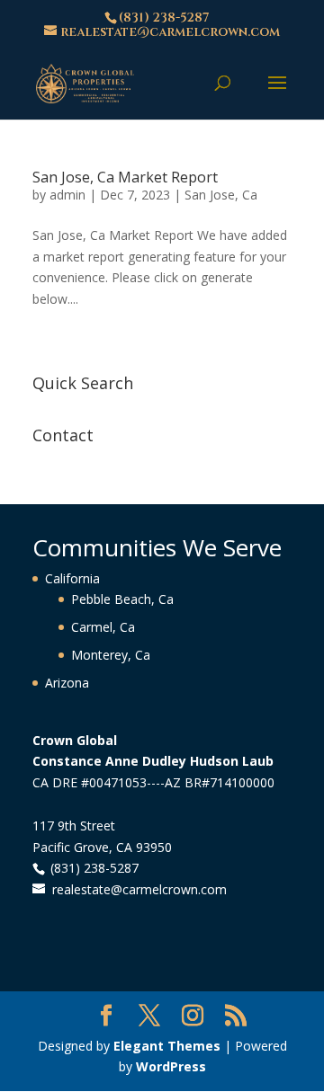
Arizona (67, 682)
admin (68, 194)
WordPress (171, 1066)
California (72, 578)
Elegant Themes (166, 1045)
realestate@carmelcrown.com (139, 889)
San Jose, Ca (220, 194)
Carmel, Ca (103, 626)
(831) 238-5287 (164, 17)
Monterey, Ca (110, 654)
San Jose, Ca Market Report (125, 177)
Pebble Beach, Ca (122, 599)
